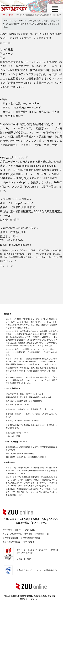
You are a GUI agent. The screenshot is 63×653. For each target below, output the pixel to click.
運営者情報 (7, 530)
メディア (10, 15)
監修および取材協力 (11, 542)
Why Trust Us (31, 530)
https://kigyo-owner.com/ (26, 107)
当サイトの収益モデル (12, 534)
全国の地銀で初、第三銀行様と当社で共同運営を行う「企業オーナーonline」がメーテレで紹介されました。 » (31, 257)
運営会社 (28, 534)
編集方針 (18, 530)
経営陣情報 (39, 534)
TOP (3, 15)
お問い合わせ (28, 542)
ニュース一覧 (6, 266)
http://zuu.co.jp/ (24, 203)
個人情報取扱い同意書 (30, 538)
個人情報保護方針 (10, 538)
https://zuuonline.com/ (43, 165)
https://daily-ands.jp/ (14, 182)
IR (48, 534)
